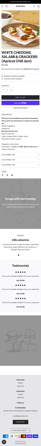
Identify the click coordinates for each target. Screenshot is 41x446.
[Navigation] (2, 6)
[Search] (34, 6)
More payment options (20, 108)
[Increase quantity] (11, 90)
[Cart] (38, 6)
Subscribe (20, 422)
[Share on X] (7, 175)
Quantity (5, 86)
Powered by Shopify (20, 443)
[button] (18, 255)
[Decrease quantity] (4, 90)
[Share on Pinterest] (12, 175)
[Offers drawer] (6, 6)
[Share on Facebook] (2, 175)
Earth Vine (20, 6)
